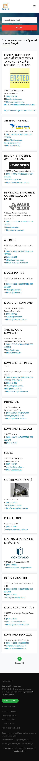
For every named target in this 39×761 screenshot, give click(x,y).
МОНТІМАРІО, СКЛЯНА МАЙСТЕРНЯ (18, 541)
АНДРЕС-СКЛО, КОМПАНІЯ (13, 331)
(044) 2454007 (11, 251)
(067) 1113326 (11, 221)
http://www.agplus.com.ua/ (17, 263)
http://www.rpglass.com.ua (17, 508)
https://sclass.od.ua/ (14, 470)
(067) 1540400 (23, 413)
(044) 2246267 (11, 284)
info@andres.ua (12, 350)
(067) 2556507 (23, 221)
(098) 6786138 (11, 314)
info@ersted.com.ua (14, 99)
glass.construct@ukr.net (15, 622)
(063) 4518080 (11, 526)
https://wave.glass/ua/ (15, 230)
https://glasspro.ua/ (14, 292)
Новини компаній (11, 727)
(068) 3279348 (11, 344)
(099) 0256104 (11, 96)
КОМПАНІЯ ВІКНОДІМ (18, 634)
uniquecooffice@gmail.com (17, 529)
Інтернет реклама (9, 715)
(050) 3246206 (11, 619)
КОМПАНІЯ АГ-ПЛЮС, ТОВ (18, 364)
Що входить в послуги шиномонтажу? (17, 744)
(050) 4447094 (23, 344)
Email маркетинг (8, 723)
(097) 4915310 (11, 502)
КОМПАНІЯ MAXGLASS (18, 428)
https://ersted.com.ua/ (15, 102)
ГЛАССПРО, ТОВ (14, 273)
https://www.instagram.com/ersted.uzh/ (20, 110)
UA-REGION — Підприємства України (16, 689)
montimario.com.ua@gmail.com (19, 567)
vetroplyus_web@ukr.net (15, 597)
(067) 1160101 (11, 464)
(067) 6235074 (11, 413)
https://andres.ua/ (13, 353)
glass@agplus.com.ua (14, 386)
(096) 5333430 (23, 643)
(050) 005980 (23, 134)
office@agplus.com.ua (15, 260)
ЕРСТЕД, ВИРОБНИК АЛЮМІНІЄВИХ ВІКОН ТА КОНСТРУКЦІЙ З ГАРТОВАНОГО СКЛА (18, 60)
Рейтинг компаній (9, 711)
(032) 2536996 (11, 589)
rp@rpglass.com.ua (14, 505)
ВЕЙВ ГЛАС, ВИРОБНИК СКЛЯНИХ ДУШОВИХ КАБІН (19, 196)
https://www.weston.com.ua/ (17, 182)
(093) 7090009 (11, 565)
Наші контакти (10, 701)
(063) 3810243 (11, 443)
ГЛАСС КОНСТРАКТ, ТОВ (19, 607)
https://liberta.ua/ (13, 146)
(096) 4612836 (11, 643)
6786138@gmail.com (14, 317)
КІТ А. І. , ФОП (13, 518)
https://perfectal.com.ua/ (16, 418)
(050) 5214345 (23, 284)
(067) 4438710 (23, 251)
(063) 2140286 (23, 589)
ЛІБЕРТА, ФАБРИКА (16, 120)
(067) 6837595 (23, 437)
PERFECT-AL (11, 401)
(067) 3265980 (11, 134)
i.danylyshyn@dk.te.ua (15, 416)
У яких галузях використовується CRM (17, 740)
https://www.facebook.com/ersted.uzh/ (19, 105)
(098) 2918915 (11, 595)
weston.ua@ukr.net (13, 179)
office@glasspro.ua (13, 290)
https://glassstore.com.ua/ (16, 319)
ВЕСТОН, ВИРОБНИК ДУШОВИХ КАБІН (17, 157)
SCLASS (8, 453)
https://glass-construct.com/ (17, 624)
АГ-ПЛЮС (10, 240)
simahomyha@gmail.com (16, 646)
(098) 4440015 (11, 174)
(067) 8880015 (23, 174)
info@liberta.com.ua (14, 140)
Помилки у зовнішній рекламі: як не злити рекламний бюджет (19, 734)
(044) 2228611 (11, 437)
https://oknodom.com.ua (16, 649)
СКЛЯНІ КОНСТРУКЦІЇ (18, 480)
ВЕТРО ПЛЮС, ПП (15, 577)
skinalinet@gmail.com (15, 467)
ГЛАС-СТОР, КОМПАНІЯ (18, 302)
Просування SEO (8, 719)
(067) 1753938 (17, 380)
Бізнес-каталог (9, 706)
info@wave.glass (12, 227)
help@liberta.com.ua (12, 143)
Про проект (7, 681)
